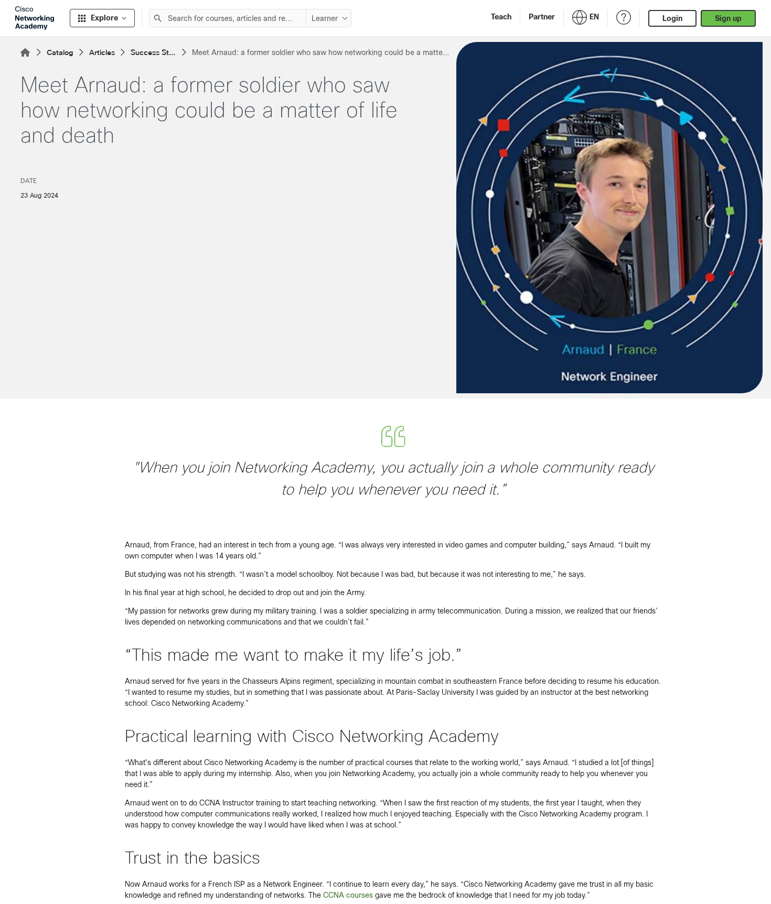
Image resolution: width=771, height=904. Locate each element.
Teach (501, 17)
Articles (102, 53)
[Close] (295, 854)
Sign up (728, 18)
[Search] (158, 18)
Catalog (60, 53)
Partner (542, 17)
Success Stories (153, 53)
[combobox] (227, 18)
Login (672, 18)
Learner (325, 18)
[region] (154, 872)
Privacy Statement (48, 884)
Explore (104, 18)
